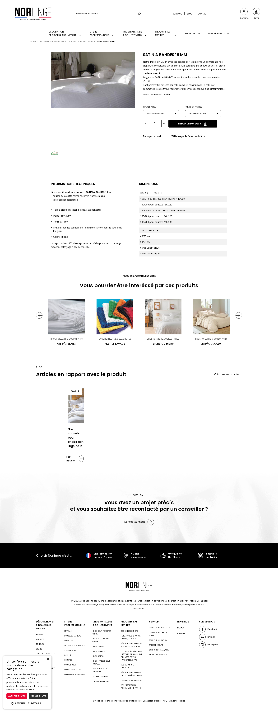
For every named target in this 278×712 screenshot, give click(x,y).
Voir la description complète (156, 94)
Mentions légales (177, 700)
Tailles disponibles (193, 107)
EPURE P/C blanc (163, 344)
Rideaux (39, 634)
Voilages (40, 639)
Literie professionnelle (99, 33)
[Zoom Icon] (93, 80)
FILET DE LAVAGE (115, 344)
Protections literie (72, 670)
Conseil (74, 391)
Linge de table (99, 651)
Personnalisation (101, 681)
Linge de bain (98, 646)
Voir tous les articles (226, 374)
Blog (189, 13)
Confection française (159, 650)
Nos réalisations (218, 33)
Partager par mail (152, 136)
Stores (39, 649)
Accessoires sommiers (74, 645)
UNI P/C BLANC (66, 344)
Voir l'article (70, 458)
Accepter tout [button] (16, 695)
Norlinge (177, 13)
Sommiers (68, 641)
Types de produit (150, 107)
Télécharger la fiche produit (186, 136)
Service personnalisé (158, 655)
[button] (27, 703)
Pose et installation (158, 640)
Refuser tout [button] (38, 695)
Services (190, 33)
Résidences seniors (129, 631)
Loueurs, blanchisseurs (131, 680)
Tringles (40, 644)
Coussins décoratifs (45, 654)
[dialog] (27, 682)
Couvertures (70, 665)
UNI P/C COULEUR (211, 344)
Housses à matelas (72, 636)
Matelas (68, 631)
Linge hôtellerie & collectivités (132, 33)
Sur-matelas (70, 650)
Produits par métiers (163, 33)
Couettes (68, 660)
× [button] (48, 659)
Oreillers (68, 655)
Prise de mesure (156, 645)
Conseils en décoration (159, 628)
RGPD (164, 700)
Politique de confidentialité (20, 689)
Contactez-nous (134, 522)
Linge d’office (98, 656)
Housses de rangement (74, 674)
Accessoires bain (100, 676)
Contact (203, 13)
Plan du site (155, 700)
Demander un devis (190, 123)
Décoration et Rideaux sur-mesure (62, 33)
